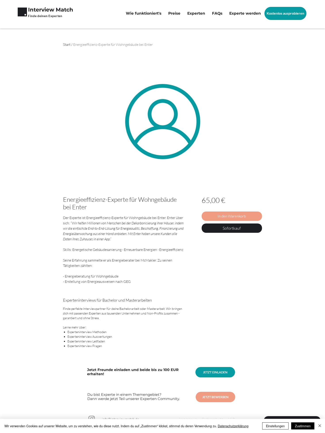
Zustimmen (303, 426)
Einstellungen (275, 426)
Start (67, 44)
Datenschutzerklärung (233, 426)
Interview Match (50, 9)
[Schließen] (319, 425)
